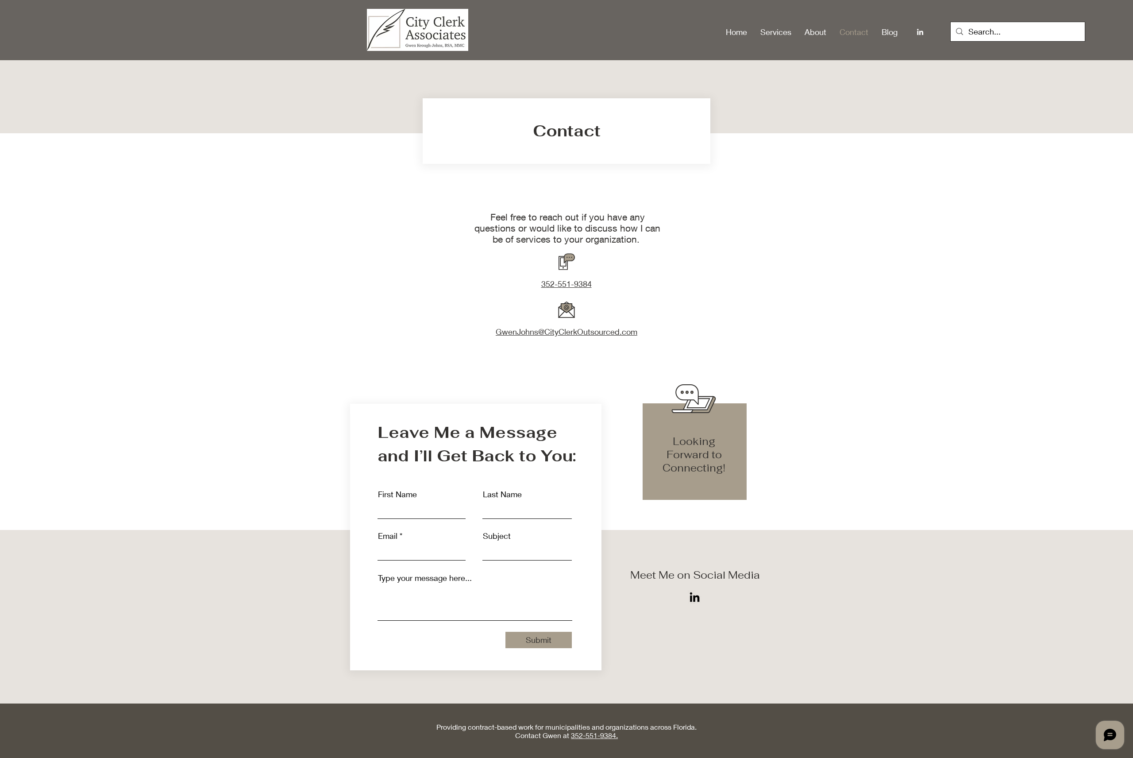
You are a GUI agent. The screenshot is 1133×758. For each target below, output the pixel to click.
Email (387, 536)
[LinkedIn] (920, 31)
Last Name (502, 494)
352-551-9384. (594, 735)
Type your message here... (425, 578)
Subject (497, 536)
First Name (397, 494)
